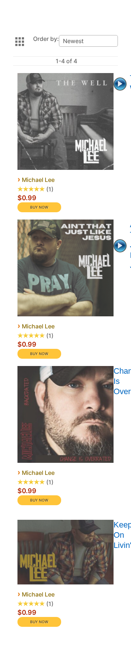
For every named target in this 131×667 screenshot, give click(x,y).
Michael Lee (38, 179)
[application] (121, 83)
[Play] (120, 84)
